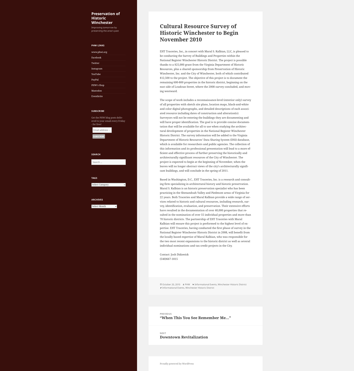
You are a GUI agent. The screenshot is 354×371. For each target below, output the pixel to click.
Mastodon (96, 90)
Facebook (96, 57)
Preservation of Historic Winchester (105, 18)
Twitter (95, 63)
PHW (187, 284)
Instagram (96, 68)
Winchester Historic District (232, 284)
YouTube (96, 74)
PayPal (95, 79)
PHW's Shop (97, 85)
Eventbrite (97, 96)
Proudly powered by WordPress (177, 363)
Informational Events (206, 284)
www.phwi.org (99, 52)
